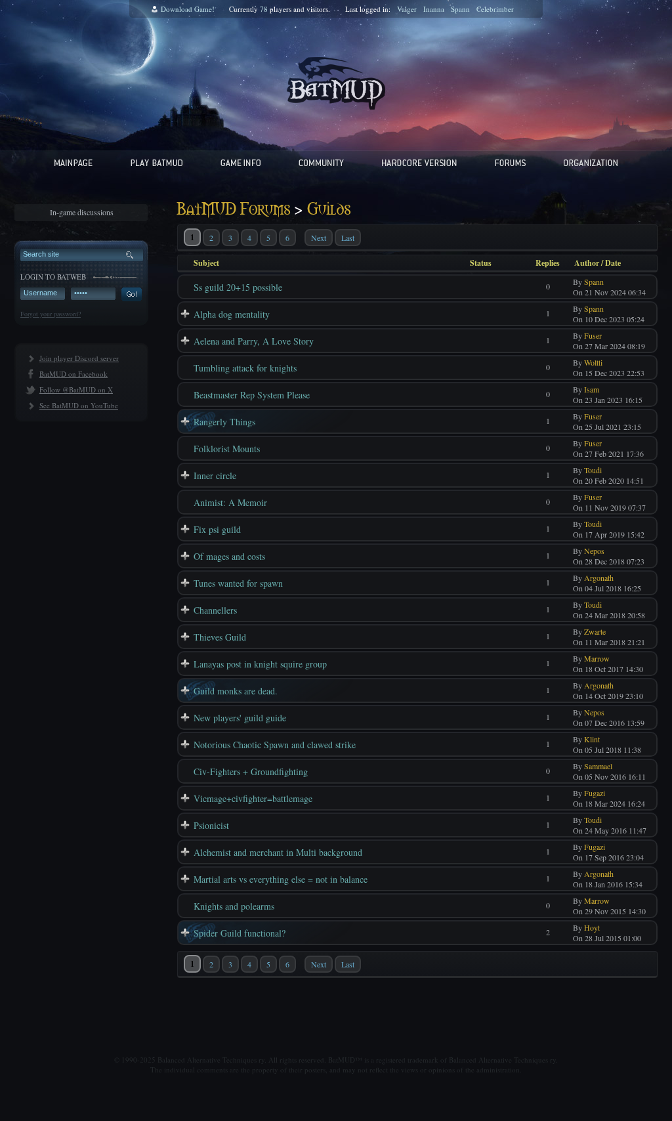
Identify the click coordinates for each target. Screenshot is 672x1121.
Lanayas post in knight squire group (260, 664)
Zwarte (595, 631)
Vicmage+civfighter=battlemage (253, 798)
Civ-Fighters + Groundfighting (251, 771)
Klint (592, 739)
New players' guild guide (240, 717)
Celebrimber (495, 9)
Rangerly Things (224, 421)
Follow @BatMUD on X (76, 389)
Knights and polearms (234, 906)
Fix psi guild (217, 529)
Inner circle (215, 475)
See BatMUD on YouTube (78, 405)
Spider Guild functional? (239, 933)
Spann (460, 9)
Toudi (593, 470)
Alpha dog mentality (232, 314)
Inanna (433, 9)
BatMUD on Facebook (73, 374)
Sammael (598, 766)
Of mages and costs (229, 556)
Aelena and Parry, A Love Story (254, 341)
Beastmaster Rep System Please (252, 395)
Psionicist (211, 825)
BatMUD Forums (233, 209)
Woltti (593, 362)
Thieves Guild (220, 637)
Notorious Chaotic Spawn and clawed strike (275, 744)
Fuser (593, 335)
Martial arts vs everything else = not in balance (281, 879)
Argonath (599, 577)
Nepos (594, 550)
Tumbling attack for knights (245, 368)
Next (318, 237)
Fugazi (594, 793)
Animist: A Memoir (230, 502)
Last (347, 237)
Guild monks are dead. (236, 691)
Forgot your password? (50, 313)
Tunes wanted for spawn (238, 583)
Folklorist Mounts (227, 448)
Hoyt (592, 927)
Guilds (328, 209)
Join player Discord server (79, 358)
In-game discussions (82, 212)
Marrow (597, 658)
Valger (407, 9)
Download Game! (188, 9)
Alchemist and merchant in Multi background (278, 852)
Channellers (215, 610)
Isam (591, 389)
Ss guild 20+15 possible (238, 287)
